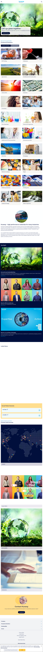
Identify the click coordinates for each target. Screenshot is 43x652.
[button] (21, 621)
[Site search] (41, 1)
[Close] (41, 646)
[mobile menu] (1, 1)
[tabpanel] (21, 126)
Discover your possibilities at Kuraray (8, 304)
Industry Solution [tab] (5, 45)
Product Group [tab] (15, 45)
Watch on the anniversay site (9, 33)
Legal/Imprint (21, 637)
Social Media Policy (21, 639)
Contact (21, 612)
